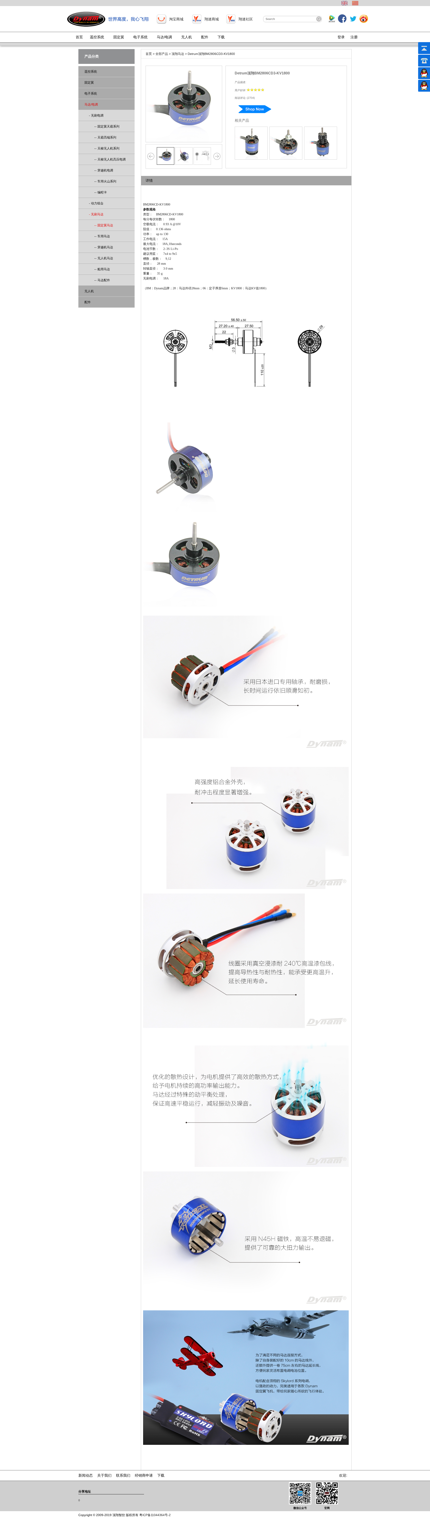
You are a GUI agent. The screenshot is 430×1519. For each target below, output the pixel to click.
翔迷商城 (211, 19)
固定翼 (118, 37)
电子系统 (140, 37)
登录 (341, 37)
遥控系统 (97, 37)
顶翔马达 (178, 54)
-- (104, 126)
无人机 (186, 37)
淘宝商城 (176, 19)
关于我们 (104, 1475)
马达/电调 (164, 37)
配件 (204, 37)
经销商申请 (144, 1475)
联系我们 (123, 1475)
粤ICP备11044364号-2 (155, 1515)
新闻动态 (85, 1475)
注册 (354, 37)
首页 (79, 37)
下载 (221, 37)
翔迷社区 (246, 19)
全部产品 (161, 54)
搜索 (318, 19)
